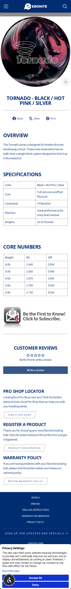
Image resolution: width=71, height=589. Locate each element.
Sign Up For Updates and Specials (34, 533)
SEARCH (35, 497)
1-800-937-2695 (35, 543)
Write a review (35, 370)
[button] (9, 580)
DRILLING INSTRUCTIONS (35, 509)
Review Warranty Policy (25, 481)
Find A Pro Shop (19, 414)
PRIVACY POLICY (35, 522)
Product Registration (24, 448)
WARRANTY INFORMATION (35, 516)
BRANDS (35, 503)
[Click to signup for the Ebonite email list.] (35, 317)
